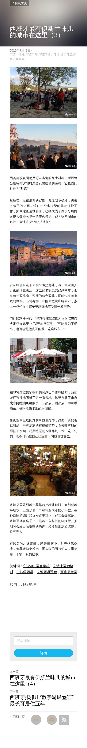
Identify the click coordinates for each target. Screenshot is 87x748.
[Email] (52, 720)
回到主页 (21, 3)
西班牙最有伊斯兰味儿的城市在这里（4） (43, 680)
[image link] (43, 92)
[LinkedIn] (36, 720)
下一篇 (14, 691)
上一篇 (14, 671)
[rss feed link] (64, 720)
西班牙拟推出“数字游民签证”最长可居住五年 (41, 700)
